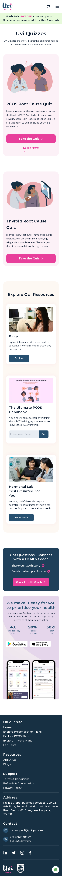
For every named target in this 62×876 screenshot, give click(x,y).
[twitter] (13, 853)
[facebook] (30, 853)
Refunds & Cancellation (18, 783)
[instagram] (22, 853)
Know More (21, 517)
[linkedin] (5, 853)
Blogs (7, 764)
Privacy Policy (12, 787)
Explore (19, 358)
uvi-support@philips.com (26, 830)
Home (7, 727)
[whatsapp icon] (55, 869)
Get (43, 434)
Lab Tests (9, 745)
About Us (9, 759)
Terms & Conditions (16, 779)
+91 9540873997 (20, 840)
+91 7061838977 (20, 837)
